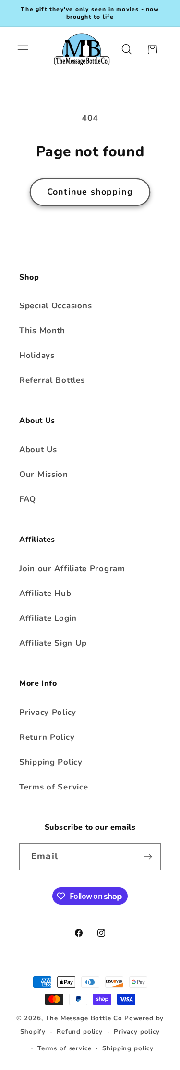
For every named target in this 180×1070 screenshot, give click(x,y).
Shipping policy (128, 1048)
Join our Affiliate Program (72, 568)
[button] (23, 50)
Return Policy (46, 737)
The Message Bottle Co (83, 1018)
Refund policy (80, 1031)
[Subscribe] (147, 856)
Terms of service (64, 1048)
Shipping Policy (51, 762)
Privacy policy (137, 1031)
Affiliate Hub (45, 593)
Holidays (37, 355)
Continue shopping (90, 191)
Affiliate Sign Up (52, 643)
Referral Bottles (52, 380)
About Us (38, 449)
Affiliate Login (48, 618)
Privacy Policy (47, 712)
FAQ (27, 499)
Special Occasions (55, 305)
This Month (42, 330)
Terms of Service (53, 786)
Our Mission (43, 474)
